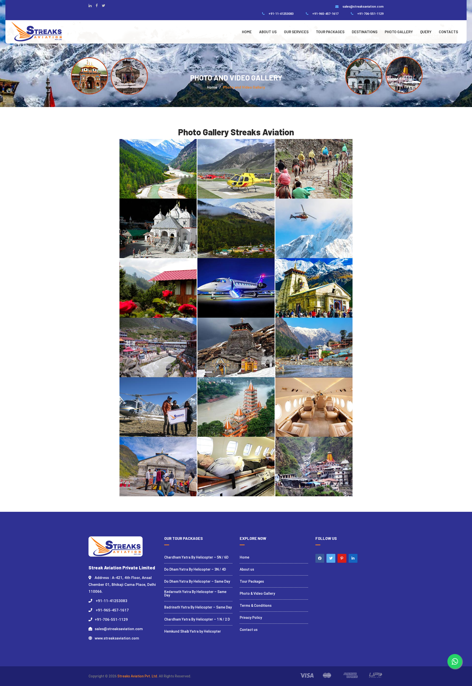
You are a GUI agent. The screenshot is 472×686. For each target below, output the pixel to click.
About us (268, 32)
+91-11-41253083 (280, 14)
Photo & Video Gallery (257, 593)
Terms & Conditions (256, 605)
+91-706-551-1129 (369, 14)
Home (247, 32)
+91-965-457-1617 (324, 14)
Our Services (296, 32)
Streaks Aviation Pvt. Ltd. (138, 676)
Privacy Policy (251, 617)
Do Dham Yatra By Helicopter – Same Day (197, 581)
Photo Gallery (399, 32)
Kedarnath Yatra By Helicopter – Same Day (195, 593)
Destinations (364, 32)
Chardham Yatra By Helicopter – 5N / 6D (196, 557)
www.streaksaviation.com (117, 638)
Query (425, 32)
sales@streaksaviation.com (362, 6)
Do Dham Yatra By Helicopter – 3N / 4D (195, 569)
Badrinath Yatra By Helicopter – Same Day (198, 607)
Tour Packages (330, 32)
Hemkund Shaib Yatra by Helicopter (192, 631)
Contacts (448, 32)
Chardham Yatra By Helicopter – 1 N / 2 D (197, 619)
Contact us (249, 629)
